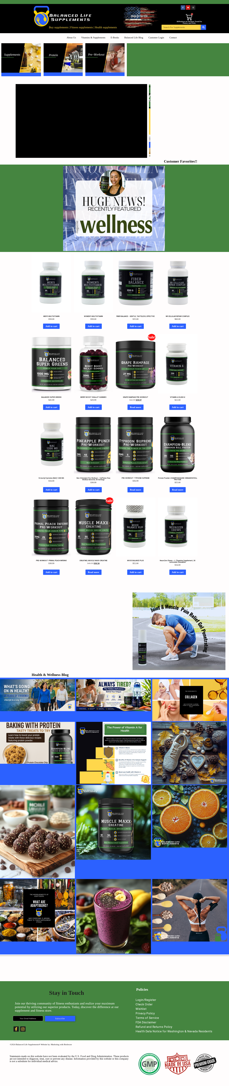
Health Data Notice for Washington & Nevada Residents (174, 1031)
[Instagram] (193, 7)
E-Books (115, 37)
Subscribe (60, 1018)
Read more (135, 407)
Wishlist (141, 1009)
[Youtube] (188, 7)
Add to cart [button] (51, 326)
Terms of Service (147, 1018)
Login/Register (146, 1000)
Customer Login (156, 37)
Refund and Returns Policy (154, 1027)
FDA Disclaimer (146, 1022)
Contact (173, 37)
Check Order (144, 1004)
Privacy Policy (145, 1013)
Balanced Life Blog (133, 37)
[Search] (203, 27)
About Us (71, 37)
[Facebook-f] (183, 7)
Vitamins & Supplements (93, 37)
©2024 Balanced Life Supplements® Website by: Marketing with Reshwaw (41, 1044)
